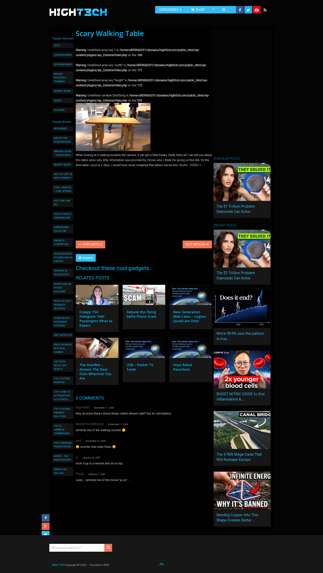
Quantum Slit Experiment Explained (62, 322)
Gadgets (87, 258)
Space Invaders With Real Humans (63, 348)
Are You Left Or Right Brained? (63, 176)
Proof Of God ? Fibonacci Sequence (62, 305)
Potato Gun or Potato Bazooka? (62, 288)
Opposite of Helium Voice (61, 272)
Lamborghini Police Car (61, 229)
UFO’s (57, 45)
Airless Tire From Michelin (62, 140)
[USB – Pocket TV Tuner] (144, 349)
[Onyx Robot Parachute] (190, 349)
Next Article (195, 244)
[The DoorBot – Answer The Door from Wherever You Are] (97, 349)
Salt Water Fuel (63, 335)
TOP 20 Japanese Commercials (62, 430)
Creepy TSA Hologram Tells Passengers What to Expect (95, 319)
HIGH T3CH (58, 564)
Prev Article (92, 244)
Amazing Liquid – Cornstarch (62, 153)
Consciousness (63, 55)
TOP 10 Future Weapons (62, 380)
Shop (199, 10)
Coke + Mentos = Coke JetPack (62, 189)
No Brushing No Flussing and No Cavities (63, 257)
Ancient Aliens (62, 91)
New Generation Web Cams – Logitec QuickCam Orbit (189, 316)
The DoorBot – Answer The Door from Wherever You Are (95, 372)
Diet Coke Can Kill (62, 202)
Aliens (57, 100)
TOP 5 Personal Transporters (63, 445)
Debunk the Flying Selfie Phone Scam (141, 314)
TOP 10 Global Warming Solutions (62, 413)
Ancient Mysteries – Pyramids (61, 78)
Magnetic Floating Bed (61, 242)
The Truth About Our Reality (60, 365)
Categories (169, 10)
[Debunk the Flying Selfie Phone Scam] (144, 296)
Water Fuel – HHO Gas (61, 471)
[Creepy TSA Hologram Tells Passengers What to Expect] (97, 296)
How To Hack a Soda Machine (62, 216)
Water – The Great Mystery (62, 458)
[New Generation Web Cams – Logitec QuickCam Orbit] (190, 296)
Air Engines (60, 128)
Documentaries (63, 64)
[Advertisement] (242, 94)
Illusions (59, 110)
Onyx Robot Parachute (182, 367)
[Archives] (224, 9)
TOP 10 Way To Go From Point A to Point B (62, 396)
